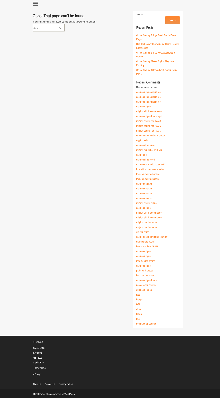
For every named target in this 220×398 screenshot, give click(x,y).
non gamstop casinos (146, 285)
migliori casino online (146, 203)
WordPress (69, 394)
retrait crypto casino (145, 261)
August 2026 (38, 348)
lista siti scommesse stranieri (150, 169)
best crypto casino (145, 275)
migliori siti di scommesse (149, 111)
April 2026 (37, 357)
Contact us (50, 384)
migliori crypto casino (146, 222)
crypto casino (142, 140)
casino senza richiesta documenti (152, 236)
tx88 (138, 304)
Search (139, 14)
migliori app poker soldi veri (149, 150)
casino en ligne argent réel (148, 92)
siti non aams (142, 232)
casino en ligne (143, 106)
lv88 (138, 318)
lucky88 (139, 299)
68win (139, 314)
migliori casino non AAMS (148, 121)
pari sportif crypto (144, 270)
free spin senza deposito (147, 174)
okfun (138, 309)
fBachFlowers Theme (43, 394)
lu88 (138, 294)
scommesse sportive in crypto (150, 135)
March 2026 (38, 362)
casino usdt (141, 154)
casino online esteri (145, 159)
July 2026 (37, 353)
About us (37, 384)
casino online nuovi (145, 145)
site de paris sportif (145, 241)
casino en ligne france (146, 280)
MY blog (36, 374)
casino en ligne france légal (149, 116)
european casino (144, 290)
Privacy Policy (66, 384)
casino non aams (144, 183)
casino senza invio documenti (150, 164)
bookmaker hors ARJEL (147, 246)
